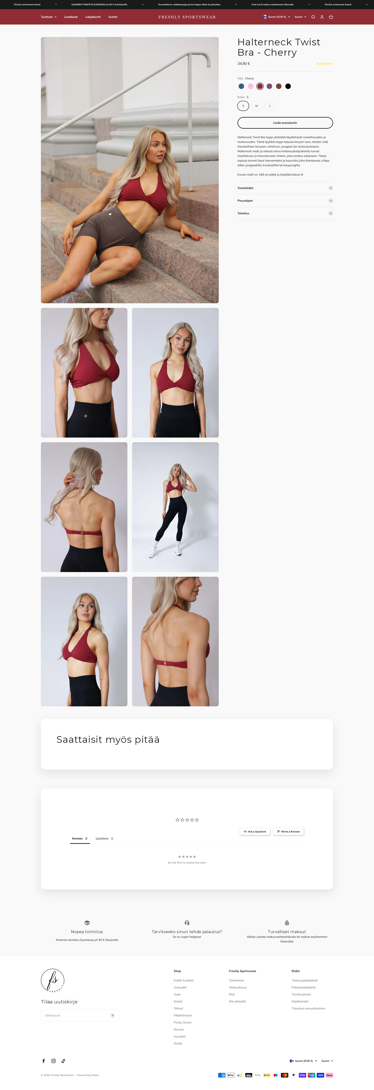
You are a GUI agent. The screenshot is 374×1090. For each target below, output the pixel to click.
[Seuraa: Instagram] (53, 1061)
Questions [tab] (102, 838)
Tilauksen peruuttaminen (308, 1008)
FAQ (232, 994)
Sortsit (178, 1001)
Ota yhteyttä (237, 1001)
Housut (178, 1029)
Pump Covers (182, 1022)
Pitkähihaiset (182, 1015)
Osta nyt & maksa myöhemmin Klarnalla (240, 4)
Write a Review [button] (290, 831)
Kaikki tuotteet (183, 980)
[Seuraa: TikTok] (63, 1061)
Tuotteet (47, 16)
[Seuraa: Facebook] (43, 1061)
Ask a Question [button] (257, 831)
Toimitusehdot (301, 994)
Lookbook (71, 16)
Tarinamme (236, 980)
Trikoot (178, 1008)
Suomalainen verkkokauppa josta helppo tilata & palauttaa (157, 4)
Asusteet (179, 1036)
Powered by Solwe (88, 1075)
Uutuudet (180, 987)
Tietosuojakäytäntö (305, 980)
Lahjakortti (93, 16)
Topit (177, 994)
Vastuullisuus (238, 987)
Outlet (112, 16)
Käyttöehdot (300, 1001)
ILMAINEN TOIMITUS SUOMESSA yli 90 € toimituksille (67, 4)
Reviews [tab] (77, 838)
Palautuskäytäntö (304, 987)
